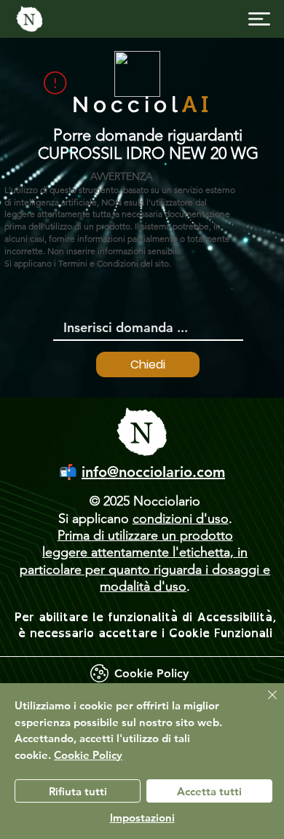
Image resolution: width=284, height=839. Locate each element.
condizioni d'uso (181, 519)
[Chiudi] (263, 703)
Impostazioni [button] (142, 817)
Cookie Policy (88, 755)
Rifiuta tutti (78, 791)
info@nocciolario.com (153, 472)
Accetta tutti (209, 791)
